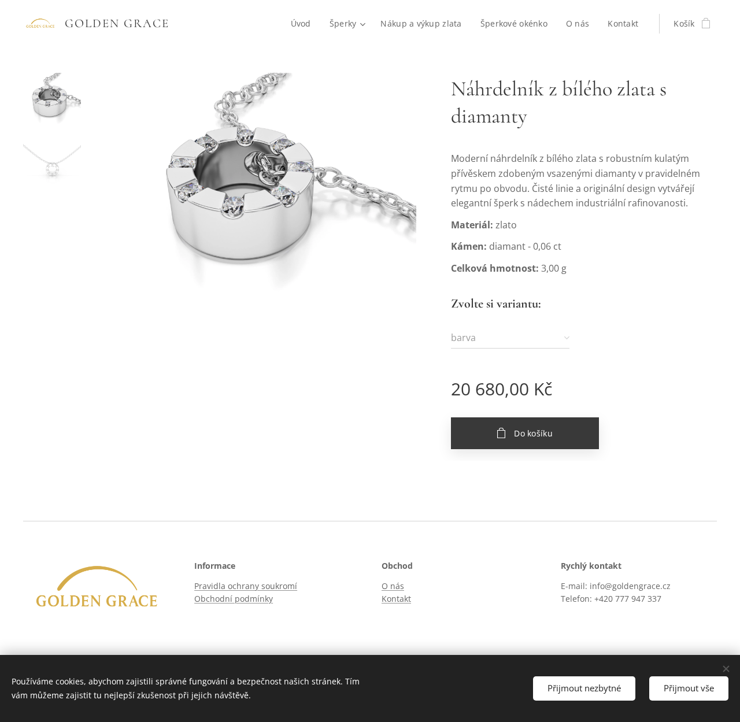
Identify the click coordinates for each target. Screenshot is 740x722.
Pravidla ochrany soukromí (245, 585)
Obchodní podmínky (233, 598)
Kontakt (396, 598)
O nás (393, 585)
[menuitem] (304, 23)
